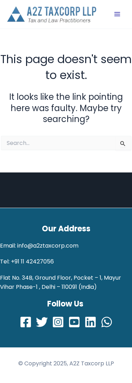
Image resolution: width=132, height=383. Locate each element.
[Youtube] (74, 322)
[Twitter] (42, 322)
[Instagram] (58, 322)
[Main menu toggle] (117, 14)
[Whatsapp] (107, 322)
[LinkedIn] (90, 322)
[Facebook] (26, 322)
